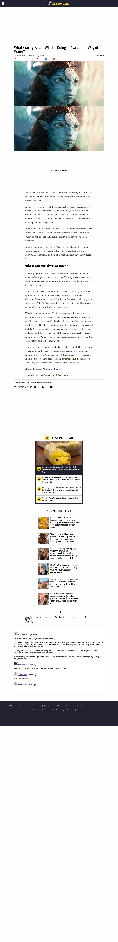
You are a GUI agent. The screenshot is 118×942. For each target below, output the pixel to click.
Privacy (46, 706)
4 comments (99, 56)
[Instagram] (43, 388)
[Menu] (3, 3)
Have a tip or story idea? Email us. (49, 617)
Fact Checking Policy (56, 710)
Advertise (37, 706)
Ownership (70, 710)
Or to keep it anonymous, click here (77, 617)
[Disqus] (59, 659)
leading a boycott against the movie (69, 358)
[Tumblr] (47, 388)
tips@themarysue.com (62, 375)
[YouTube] (51, 388)
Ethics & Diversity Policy (100, 706)
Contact (79, 710)
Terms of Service (57, 706)
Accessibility (70, 706)
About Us (28, 706)
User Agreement (83, 706)
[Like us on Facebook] (39, 388)
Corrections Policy (39, 710)
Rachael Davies (21, 56)
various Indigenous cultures (41, 295)
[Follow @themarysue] (35, 388)
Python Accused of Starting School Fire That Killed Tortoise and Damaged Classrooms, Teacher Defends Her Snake (61, 469)
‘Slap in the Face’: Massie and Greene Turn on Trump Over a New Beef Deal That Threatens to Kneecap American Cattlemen (64, 538)
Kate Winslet (47, 383)
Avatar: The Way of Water (34, 383)
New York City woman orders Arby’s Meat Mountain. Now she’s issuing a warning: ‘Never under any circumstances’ (64, 569)
